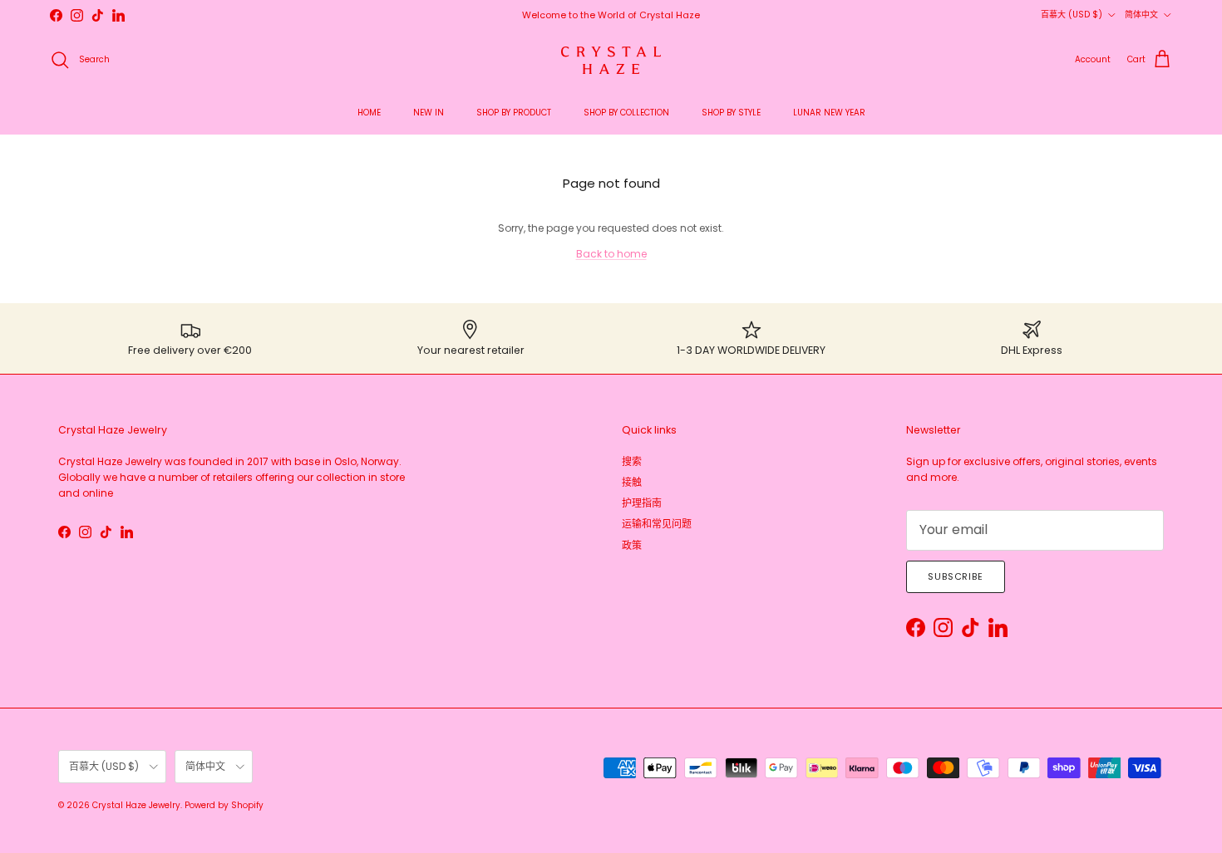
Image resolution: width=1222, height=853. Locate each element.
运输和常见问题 (657, 524)
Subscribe (955, 576)
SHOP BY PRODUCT (513, 112)
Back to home (611, 254)
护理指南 (642, 503)
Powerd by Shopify (224, 805)
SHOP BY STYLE (731, 112)
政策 (632, 545)
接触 (632, 482)
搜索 (632, 461)
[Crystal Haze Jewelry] (611, 60)
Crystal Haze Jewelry (136, 805)
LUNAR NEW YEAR (829, 112)
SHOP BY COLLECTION (626, 112)
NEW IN (428, 112)
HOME (369, 112)
